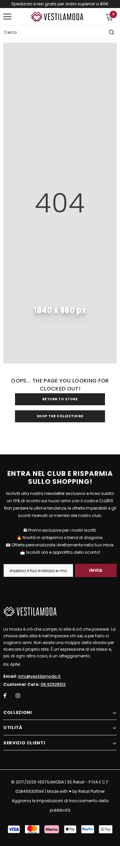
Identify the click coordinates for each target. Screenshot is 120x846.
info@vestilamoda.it (39, 676)
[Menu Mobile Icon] (7, 17)
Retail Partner (91, 791)
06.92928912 (53, 684)
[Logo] (57, 17)
